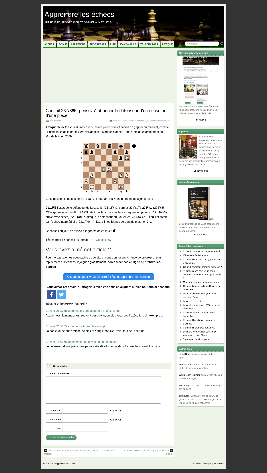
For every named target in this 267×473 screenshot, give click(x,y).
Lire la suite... (200, 234)
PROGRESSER (98, 44)
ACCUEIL (49, 44)
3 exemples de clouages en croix (199, 339)
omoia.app (184, 396)
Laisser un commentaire (159, 121)
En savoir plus (201, 171)
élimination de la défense (133, 121)
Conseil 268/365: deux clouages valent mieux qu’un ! (148, 452)
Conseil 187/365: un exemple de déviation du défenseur (82, 341)
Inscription (201, 120)
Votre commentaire (59, 373)
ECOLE (63, 44)
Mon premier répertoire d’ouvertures (201, 282)
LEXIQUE (167, 44)
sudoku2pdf (185, 364)
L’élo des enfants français (195, 255)
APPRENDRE (78, 44)
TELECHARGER (149, 44)
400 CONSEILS (128, 44)
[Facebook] (51, 294)
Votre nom (56, 410)
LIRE (113, 44)
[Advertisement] (108, 74)
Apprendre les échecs (79, 14)
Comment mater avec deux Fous (199, 327)
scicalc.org (184, 385)
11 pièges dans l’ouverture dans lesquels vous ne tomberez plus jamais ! (202, 274)
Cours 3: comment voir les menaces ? (201, 251)
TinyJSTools (185, 354)
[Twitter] (61, 294)
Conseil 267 (104, 239)
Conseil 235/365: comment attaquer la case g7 (75, 326)
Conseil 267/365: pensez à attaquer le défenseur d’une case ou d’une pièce (106, 113)
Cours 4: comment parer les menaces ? (202, 267)
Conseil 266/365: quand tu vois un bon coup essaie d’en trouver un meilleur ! (79, 452)
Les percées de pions (193, 301)
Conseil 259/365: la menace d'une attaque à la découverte (83, 310)
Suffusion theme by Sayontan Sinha (208, 463)
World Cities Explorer (189, 375)
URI (59, 428)
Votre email (55, 419)
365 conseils (55, 121)
